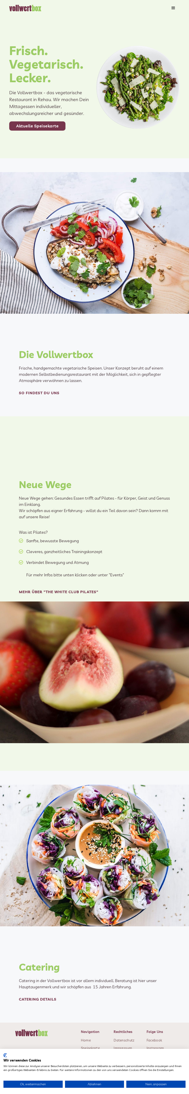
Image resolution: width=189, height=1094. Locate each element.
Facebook (154, 1040)
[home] (27, 8)
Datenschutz (124, 1040)
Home (86, 1040)
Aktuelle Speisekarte (37, 126)
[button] (173, 8)
